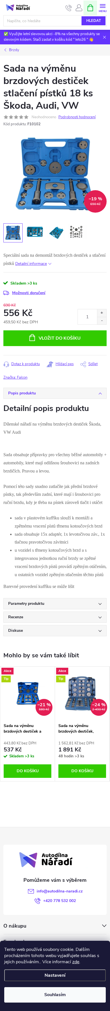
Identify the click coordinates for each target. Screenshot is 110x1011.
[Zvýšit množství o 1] (101, 313)
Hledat (93, 20)
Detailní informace (31, 263)
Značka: (15, 377)
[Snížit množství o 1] (101, 320)
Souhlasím (55, 995)
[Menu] (102, 7)
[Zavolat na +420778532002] (68, 8)
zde (75, 962)
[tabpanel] (27, 724)
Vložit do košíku (60, 338)
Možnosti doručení (28, 293)
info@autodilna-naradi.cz (60, 891)
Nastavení (55, 975)
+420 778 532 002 (59, 900)
